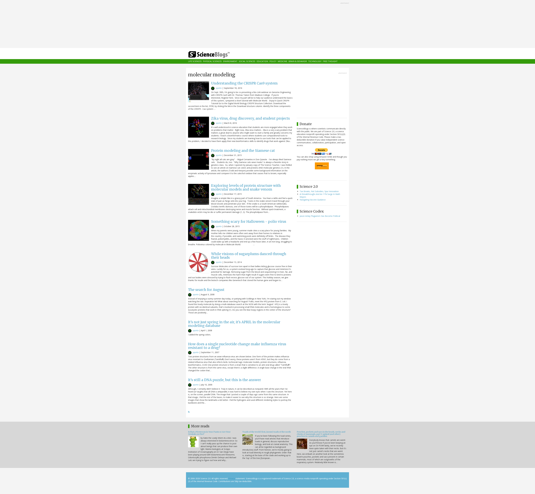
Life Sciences (195, 61)
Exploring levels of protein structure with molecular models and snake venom (246, 187)
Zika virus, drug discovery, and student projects (250, 118)
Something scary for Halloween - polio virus (248, 221)
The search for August (206, 290)
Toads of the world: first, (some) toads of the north (266, 432)
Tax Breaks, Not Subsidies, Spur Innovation (319, 191)
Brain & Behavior (298, 61)
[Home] (214, 54)
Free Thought (330, 61)
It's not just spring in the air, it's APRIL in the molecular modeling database (234, 324)
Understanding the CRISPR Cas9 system (244, 83)
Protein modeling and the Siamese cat (243, 150)
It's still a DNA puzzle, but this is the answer (224, 380)
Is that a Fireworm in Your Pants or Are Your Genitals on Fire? (209, 433)
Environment (230, 61)
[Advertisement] (267, 24)
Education (262, 61)
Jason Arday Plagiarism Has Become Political (320, 216)
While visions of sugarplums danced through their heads (248, 256)
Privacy (231, 478)
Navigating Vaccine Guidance (313, 199)
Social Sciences (247, 61)
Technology (314, 61)
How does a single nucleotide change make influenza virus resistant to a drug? (237, 346)
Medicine (282, 61)
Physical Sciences (212, 61)
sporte (219, 88)
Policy (272, 61)
